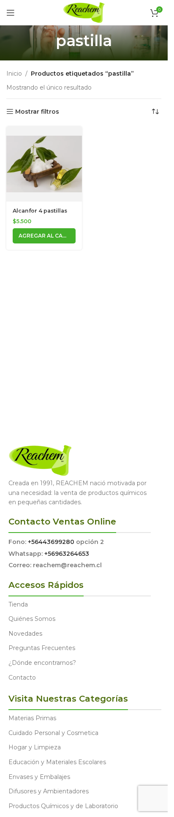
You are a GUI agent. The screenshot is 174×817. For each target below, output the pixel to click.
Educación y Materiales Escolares (57, 762)
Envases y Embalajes (39, 777)
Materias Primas (32, 718)
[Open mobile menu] (10, 12)
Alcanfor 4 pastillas (40, 211)
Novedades (25, 633)
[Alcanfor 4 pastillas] (44, 164)
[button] (44, 235)
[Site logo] (84, 12)
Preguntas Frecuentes (41, 648)
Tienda (18, 604)
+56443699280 (51, 542)
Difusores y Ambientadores (48, 791)
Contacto (22, 677)
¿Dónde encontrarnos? (42, 663)
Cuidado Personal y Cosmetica (53, 733)
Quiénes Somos (31, 619)
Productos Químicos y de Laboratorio (63, 806)
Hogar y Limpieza (34, 747)
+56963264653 (66, 553)
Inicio (14, 73)
